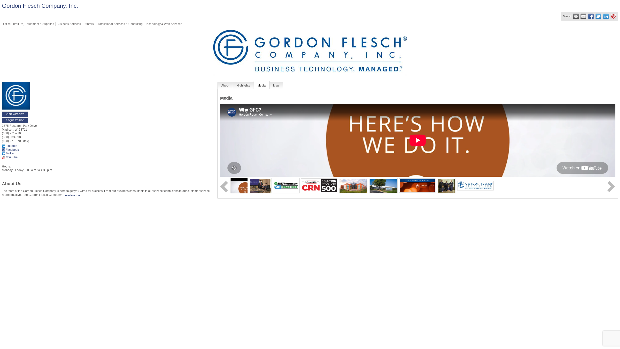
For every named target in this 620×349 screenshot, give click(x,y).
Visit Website (15, 114)
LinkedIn (11, 146)
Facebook (12, 149)
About (225, 85)
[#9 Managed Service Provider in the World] (286, 185)
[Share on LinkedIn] (606, 16)
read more (71, 195)
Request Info (15, 120)
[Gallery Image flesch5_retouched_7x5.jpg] (446, 185)
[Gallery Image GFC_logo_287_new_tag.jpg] (475, 185)
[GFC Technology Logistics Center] (383, 185)
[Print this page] (576, 16)
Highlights (243, 85)
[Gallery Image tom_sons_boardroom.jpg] (260, 185)
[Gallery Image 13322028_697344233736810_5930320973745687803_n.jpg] (417, 185)
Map (276, 85)
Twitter (10, 153)
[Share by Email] (583, 16)
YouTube (12, 157)
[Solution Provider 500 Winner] (319, 185)
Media (261, 85)
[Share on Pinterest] (613, 16)
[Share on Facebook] (591, 16)
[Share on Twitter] (598, 16)
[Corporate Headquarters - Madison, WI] (353, 185)
